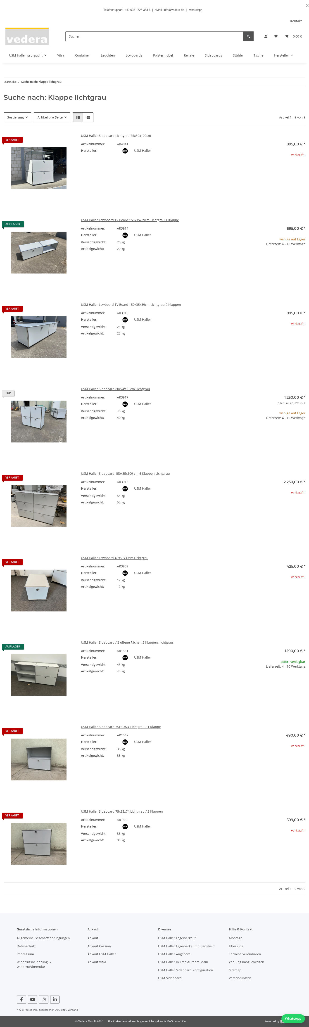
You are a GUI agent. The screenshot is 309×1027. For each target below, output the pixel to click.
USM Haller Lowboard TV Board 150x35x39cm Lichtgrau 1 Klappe (130, 220)
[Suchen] (248, 36)
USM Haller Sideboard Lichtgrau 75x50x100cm (116, 135)
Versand (73, 1010)
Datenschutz (26, 946)
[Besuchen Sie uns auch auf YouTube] (32, 999)
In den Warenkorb (270, 272)
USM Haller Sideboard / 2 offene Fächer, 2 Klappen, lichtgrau (127, 642)
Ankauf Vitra (97, 962)
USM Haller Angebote (174, 954)
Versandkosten (240, 978)
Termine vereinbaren (245, 954)
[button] (266, 36)
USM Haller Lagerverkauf (177, 938)
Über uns (236, 946)
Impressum (25, 954)
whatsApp (195, 10)
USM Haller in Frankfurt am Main (183, 962)
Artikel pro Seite (50, 117)
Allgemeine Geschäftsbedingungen (43, 938)
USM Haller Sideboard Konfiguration (185, 970)
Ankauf (93, 938)
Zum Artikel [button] (270, 169)
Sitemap (235, 970)
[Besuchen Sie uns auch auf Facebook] (21, 999)
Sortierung (15, 117)
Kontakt (296, 21)
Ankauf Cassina (99, 946)
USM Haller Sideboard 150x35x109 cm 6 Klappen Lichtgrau (125, 473)
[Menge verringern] (239, 258)
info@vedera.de (174, 10)
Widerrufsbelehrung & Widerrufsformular (34, 964)
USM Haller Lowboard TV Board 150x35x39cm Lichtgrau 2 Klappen (131, 304)
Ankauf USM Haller (102, 954)
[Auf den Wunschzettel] (66, 141)
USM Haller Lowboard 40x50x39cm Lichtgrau (114, 558)
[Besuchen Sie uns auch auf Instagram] (43, 999)
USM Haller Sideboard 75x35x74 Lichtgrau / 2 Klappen (122, 811)
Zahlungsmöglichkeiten (246, 962)
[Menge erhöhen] (301, 258)
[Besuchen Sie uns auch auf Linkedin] (54, 999)
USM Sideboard (170, 978)
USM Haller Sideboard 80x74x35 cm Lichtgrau (115, 389)
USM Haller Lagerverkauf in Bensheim (187, 946)
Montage (235, 938)
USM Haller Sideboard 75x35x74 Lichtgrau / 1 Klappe (121, 727)
